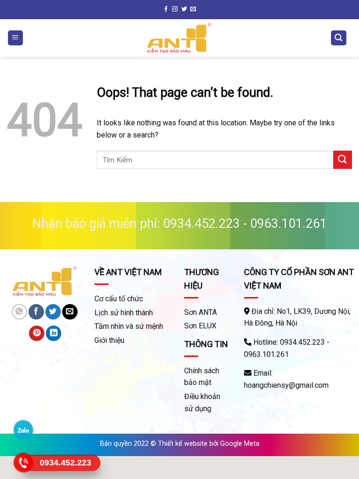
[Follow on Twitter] (184, 9)
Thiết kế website (183, 444)
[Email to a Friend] (70, 311)
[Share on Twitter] (53, 311)
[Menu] (15, 38)
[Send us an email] (193, 9)
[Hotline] (23, 462)
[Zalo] (23, 429)
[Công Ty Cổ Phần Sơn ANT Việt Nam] (179, 38)
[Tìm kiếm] (339, 38)
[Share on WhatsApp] (19, 311)
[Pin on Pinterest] (36, 333)
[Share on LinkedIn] (53, 333)
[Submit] (342, 160)
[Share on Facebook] (36, 311)
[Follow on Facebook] (166, 9)
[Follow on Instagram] (175, 9)
